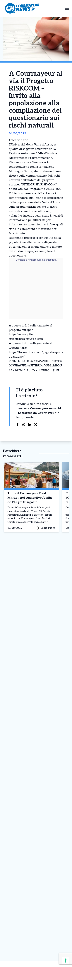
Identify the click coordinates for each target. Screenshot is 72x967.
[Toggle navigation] (67, 8)
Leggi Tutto (47, 527)
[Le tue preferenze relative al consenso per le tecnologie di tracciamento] (65, 960)
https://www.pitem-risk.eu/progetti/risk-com (26, 337)
